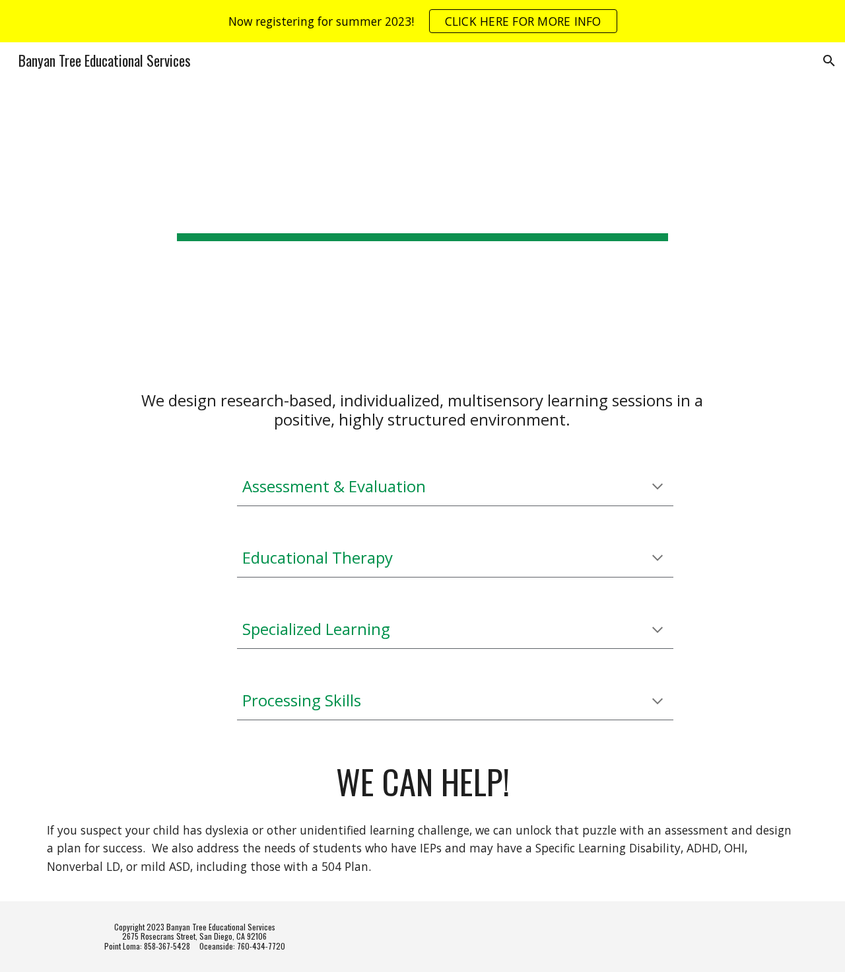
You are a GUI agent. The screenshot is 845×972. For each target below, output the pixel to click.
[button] (829, 61)
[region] (422, 21)
